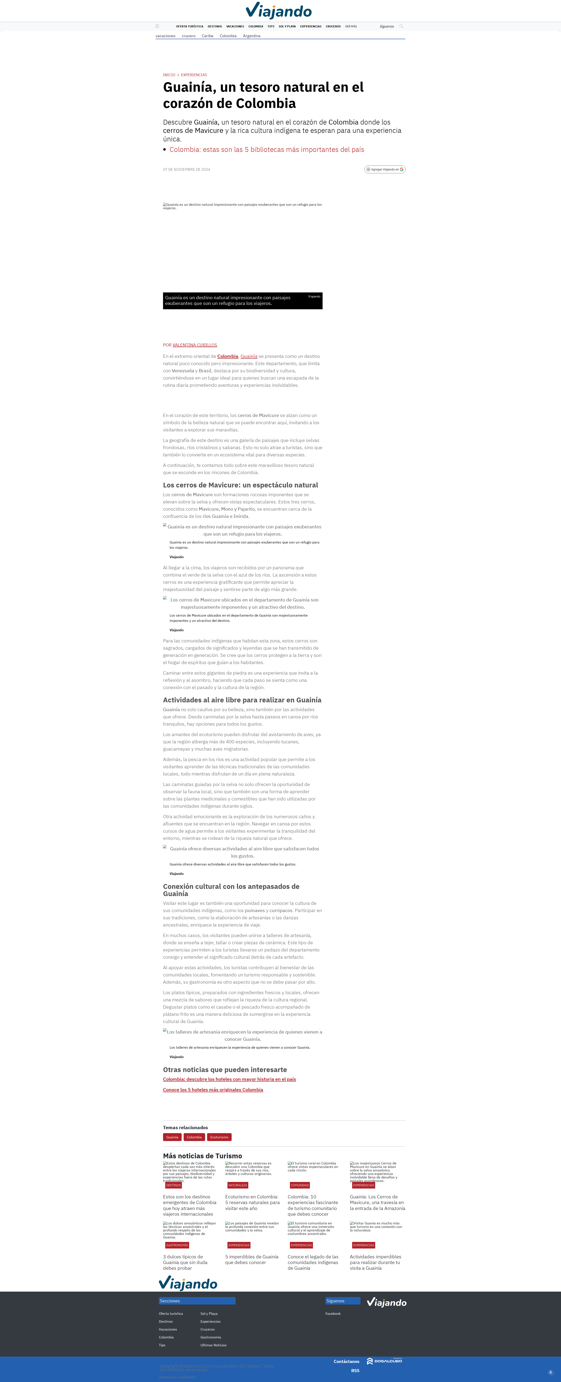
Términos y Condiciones (177, 1377)
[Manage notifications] (550, 1372)
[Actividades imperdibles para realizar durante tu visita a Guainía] (378, 1237)
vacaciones (166, 35)
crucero (188, 35)
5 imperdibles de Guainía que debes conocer (252, 1259)
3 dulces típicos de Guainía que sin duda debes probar (185, 1262)
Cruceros (333, 26)
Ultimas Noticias (214, 1345)
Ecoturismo (219, 1137)
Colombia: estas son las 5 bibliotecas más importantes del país (267, 149)
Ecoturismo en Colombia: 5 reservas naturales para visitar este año (252, 1202)
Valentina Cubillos (195, 345)
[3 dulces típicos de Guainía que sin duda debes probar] (191, 1237)
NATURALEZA (238, 1185)
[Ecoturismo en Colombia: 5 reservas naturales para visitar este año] (253, 1177)
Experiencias (310, 26)
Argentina (252, 35)
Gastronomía (177, 1245)
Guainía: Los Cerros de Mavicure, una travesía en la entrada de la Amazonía (377, 1202)
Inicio (169, 74)
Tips (271, 26)
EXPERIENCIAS (363, 1185)
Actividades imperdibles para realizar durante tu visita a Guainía (375, 1262)
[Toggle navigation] (156, 26)
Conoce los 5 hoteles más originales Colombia (213, 1089)
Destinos (215, 26)
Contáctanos (346, 1361)
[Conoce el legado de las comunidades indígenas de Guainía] (315, 1237)
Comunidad (300, 1185)
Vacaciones (235, 26)
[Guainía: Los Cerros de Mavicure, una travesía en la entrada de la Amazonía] (378, 1177)
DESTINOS (173, 1185)
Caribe (207, 35)
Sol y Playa (287, 26)
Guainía (172, 1137)
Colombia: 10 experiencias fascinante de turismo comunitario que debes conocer (313, 1205)
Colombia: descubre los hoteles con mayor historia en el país (229, 1079)
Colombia (256, 26)
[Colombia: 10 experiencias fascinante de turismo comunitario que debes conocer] (315, 1177)
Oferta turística (189, 26)
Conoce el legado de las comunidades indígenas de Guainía (313, 1262)
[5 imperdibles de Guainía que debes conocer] (253, 1237)
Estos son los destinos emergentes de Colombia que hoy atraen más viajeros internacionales (190, 1205)
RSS (355, 1370)
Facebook (333, 1313)
